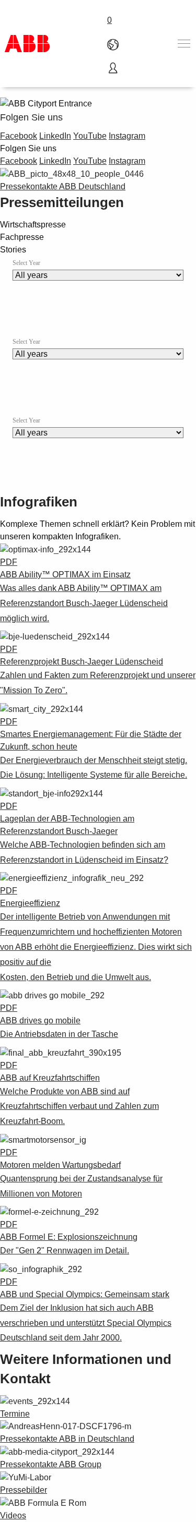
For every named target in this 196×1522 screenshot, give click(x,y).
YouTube (90, 135)
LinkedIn (55, 135)
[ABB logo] (27, 43)
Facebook (18, 135)
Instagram (127, 135)
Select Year (26, 263)
